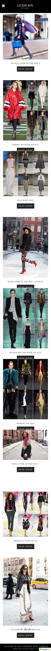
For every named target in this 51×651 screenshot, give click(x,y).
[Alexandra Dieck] (25, 9)
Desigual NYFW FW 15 (25, 541)
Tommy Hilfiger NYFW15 (25, 145)
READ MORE (25, 69)
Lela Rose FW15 (25, 200)
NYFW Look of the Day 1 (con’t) (25, 282)
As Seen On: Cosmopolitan (25, 630)
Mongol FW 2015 (26, 423)
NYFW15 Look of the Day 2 (25, 63)
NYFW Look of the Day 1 (25, 464)
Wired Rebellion (31, 649)
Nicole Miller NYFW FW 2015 (25, 353)
